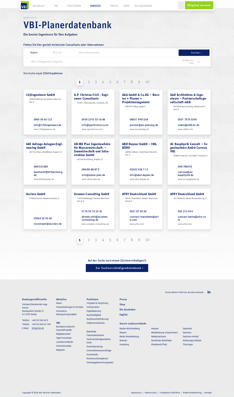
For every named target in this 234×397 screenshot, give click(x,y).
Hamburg (124, 344)
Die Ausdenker (143, 6)
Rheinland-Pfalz (159, 344)
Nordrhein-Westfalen (161, 340)
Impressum (136, 392)
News (59, 303)
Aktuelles (61, 299)
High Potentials (63, 338)
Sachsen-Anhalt (191, 336)
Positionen (74, 6)
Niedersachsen (158, 336)
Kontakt (208, 392)
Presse (114, 6)
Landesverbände (64, 342)
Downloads (92, 354)
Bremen (123, 340)
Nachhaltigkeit (94, 315)
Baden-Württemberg (130, 328)
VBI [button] (56, 6)
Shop (126, 6)
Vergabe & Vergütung (97, 303)
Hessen (155, 328)
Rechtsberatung (95, 346)
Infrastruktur (93, 307)
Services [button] (95, 6)
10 (147, 82)
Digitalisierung (94, 311)
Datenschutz (151, 392)
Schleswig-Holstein (192, 340)
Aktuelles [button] (39, 6)
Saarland (187, 328)
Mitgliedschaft (63, 334)
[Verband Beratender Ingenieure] (25, 5)
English (124, 315)
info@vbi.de (38, 328)
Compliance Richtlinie (170, 392)
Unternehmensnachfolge (99, 350)
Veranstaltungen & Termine (69, 307)
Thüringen (188, 344)
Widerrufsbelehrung (192, 392)
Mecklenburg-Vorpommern (164, 332)
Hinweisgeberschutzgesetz (100, 362)
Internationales (63, 346)
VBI (58, 323)
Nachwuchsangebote (97, 358)
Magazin (60, 350)
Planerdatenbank (95, 335)
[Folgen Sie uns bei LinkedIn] (209, 292)
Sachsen (187, 332)
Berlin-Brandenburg (129, 336)
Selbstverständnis (95, 323)
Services (91, 331)
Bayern (123, 332)
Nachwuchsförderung (97, 319)
